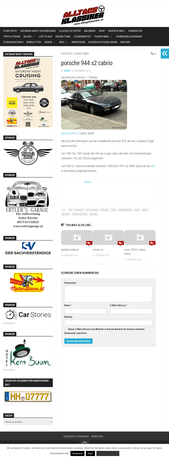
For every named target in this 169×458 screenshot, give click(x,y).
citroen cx (98, 249)
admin (67, 70)
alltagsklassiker (125, 210)
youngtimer (81, 53)
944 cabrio (79, 210)
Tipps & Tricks (11, 36)
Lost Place (45, 36)
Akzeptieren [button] (77, 453)
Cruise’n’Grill (116, 30)
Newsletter (33, 42)
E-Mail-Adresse (118, 305)
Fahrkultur (135, 30)
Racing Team (62, 36)
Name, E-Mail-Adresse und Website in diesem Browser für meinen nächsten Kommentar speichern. (104, 331)
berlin (137, 210)
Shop (102, 30)
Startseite (10, 30)
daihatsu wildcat (70, 249)
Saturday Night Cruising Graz (38, 30)
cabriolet (65, 214)
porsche (66, 53)
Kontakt (125, 42)
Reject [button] (90, 453)
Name (68, 305)
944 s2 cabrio (92, 210)
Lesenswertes (82, 36)
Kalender (89, 30)
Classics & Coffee (70, 30)
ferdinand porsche (79, 214)
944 (70, 210)
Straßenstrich (13, 42)
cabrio (144, 210)
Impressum (78, 42)
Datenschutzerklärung (102, 42)
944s (114, 210)
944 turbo (105, 210)
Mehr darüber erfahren (107, 453)
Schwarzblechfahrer (129, 36)
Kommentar (70, 283)
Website (68, 317)
